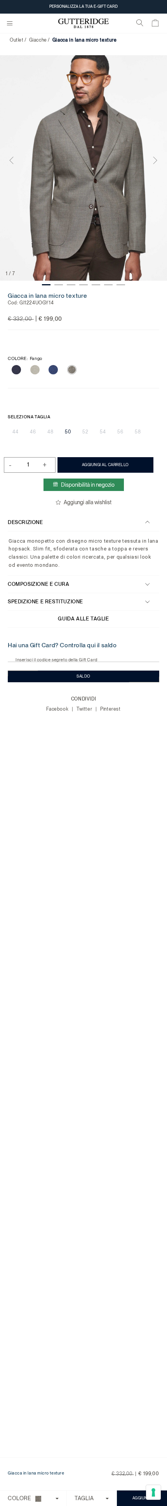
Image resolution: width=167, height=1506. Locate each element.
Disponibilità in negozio (88, 485)
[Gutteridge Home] (83, 23)
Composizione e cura (38, 584)
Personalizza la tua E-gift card (83, 6)
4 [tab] (83, 284)
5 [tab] (96, 284)
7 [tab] (121, 284)
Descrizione (25, 522)
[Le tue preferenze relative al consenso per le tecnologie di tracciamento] (153, 1492)
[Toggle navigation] (9, 24)
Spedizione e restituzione (45, 601)
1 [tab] (46, 284)
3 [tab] (71, 284)
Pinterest (110, 709)
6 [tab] (108, 284)
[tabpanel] (83, 168)
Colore (25, 358)
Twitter (85, 709)
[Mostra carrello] (155, 24)
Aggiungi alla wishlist (87, 502)
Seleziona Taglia (29, 416)
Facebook (58, 709)
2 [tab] (58, 284)
